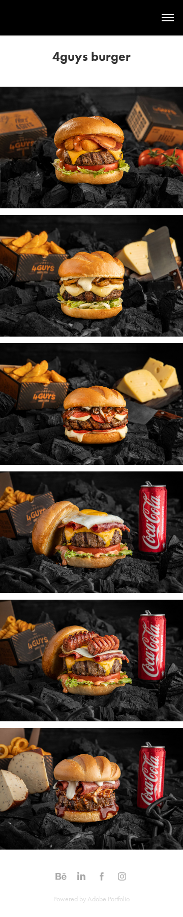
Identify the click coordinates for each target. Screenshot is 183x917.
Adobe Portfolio (108, 899)
